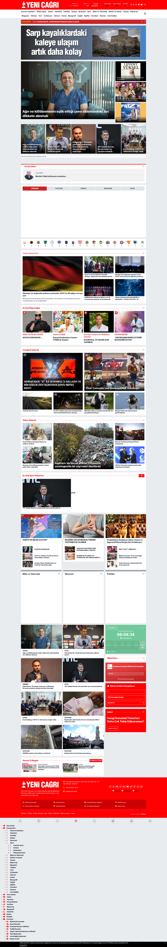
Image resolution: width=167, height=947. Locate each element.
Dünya (74, 12)
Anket (50, 12)
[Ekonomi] (101, 574)
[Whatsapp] (138, 786)
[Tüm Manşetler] (143, 253)
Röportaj (134, 12)
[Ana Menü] (145, 14)
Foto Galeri (11, 894)
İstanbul (94, 16)
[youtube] (76, 821)
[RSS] (141, 786)
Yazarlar (10, 899)
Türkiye (34, 16)
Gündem (58, 12)
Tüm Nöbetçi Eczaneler (127, 679)
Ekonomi (82, 12)
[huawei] (135, 791)
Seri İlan (10, 904)
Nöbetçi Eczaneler (31, 802)
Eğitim (87, 16)
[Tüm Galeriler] (143, 350)
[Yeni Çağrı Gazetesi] (40, 4)
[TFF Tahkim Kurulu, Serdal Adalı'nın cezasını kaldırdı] (47, 493)
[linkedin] (150, 821)
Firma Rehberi (12, 902)
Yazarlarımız (30, 166)
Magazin (25, 16)
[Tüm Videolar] (143, 420)
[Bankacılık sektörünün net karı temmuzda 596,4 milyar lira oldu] (83, 704)
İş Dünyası (48, 16)
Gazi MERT (39, 173)
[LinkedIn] (124, 786)
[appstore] (116, 791)
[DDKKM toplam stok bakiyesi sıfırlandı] (41, 737)
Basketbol (17, 850)
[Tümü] (143, 308)
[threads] (131, 821)
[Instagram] (120, 786)
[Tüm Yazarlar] (143, 166)
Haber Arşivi (121, 806)
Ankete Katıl (112, 728)
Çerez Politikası (134, 943)
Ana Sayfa (10, 826)
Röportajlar (41, 12)
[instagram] (57, 821)
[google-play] (126, 791)
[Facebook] (110, 786)
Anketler (10, 912)
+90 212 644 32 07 (72, 787)
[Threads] (134, 786)
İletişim (9, 916)
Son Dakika (112, 16)
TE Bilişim (143, 814)
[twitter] (38, 821)
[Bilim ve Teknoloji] (59, 574)
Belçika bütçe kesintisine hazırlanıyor (77, 753)
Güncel (57, 16)
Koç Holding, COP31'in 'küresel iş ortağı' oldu (39, 720)
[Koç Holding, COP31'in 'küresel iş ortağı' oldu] (41, 704)
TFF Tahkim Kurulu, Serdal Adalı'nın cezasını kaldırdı (41, 508)
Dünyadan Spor (19, 853)
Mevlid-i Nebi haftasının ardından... (51, 176)
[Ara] (145, 5)
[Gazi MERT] (29, 175)
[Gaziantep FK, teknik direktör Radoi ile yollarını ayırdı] (83, 637)
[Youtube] (127, 786)
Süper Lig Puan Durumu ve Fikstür (22, 931)
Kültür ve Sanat (115, 12)
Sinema (103, 16)
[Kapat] (166, 943)
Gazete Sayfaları (28, 12)
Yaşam (126, 12)
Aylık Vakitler (112, 651)
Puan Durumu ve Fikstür (32, 806)
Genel (63, 16)
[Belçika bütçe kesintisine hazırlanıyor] (83, 737)
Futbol (16, 848)
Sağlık (80, 16)
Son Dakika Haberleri (92, 806)
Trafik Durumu (121, 802)
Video (9, 897)
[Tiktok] (131, 786)
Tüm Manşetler (60, 806)
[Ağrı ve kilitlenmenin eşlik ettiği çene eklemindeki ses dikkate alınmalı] (41, 637)
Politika (67, 12)
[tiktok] (113, 821)
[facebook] (20, 821)
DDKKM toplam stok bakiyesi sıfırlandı (36, 753)
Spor (89, 12)
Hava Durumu (60, 802)
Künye (9, 914)
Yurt (40, 16)
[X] (113, 786)
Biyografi (72, 16)
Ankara (25, 684)
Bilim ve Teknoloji (100, 12)
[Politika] (143, 574)
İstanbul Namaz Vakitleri (94, 802)
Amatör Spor (18, 845)
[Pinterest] (117, 786)
